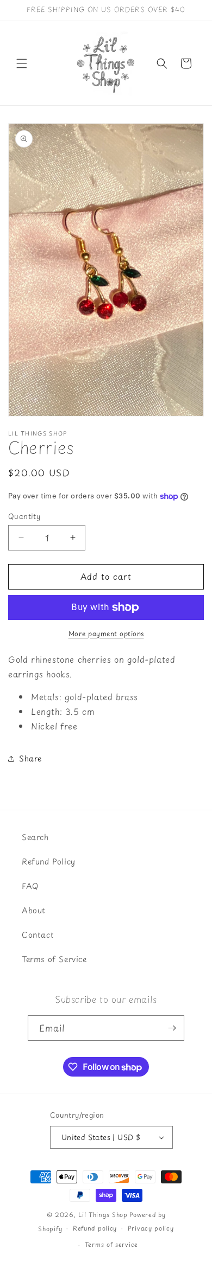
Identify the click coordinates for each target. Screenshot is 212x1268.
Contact (38, 934)
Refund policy (95, 1228)
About (34, 910)
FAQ (30, 886)
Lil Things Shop (103, 1214)
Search (35, 837)
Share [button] (30, 758)
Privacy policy (151, 1228)
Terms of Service (54, 959)
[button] (22, 63)
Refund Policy (49, 861)
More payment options (106, 633)
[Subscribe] (172, 1028)
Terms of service (111, 1244)
